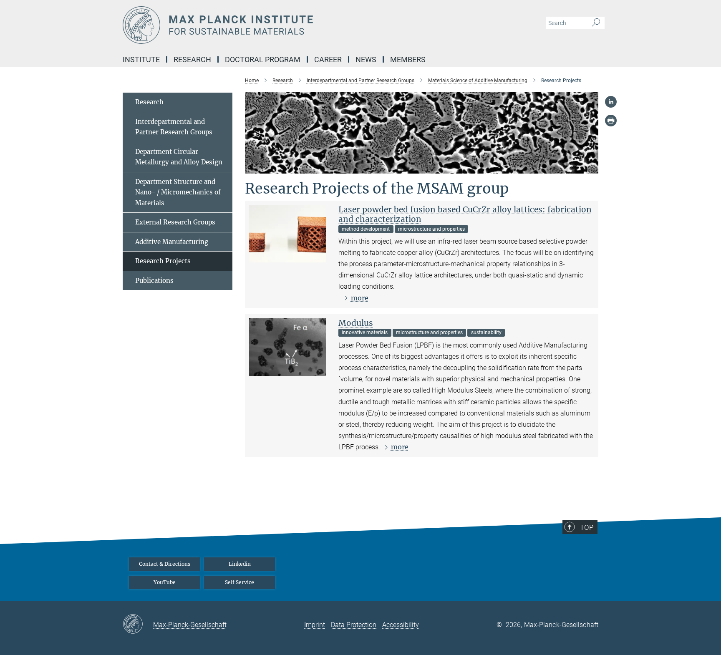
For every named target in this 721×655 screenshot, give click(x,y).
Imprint (314, 625)
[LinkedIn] (611, 102)
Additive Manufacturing (171, 242)
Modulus (355, 323)
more (359, 298)
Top (586, 527)
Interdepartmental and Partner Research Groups (173, 127)
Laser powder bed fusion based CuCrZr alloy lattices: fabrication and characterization (465, 214)
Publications (154, 281)
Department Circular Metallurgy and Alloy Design (178, 157)
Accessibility (400, 625)
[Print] (611, 120)
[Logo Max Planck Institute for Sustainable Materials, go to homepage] (279, 25)
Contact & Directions (164, 564)
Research (149, 102)
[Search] (596, 23)
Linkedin (240, 564)
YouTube (165, 582)
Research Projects (163, 261)
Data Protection (353, 625)
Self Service (239, 582)
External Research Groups (175, 222)
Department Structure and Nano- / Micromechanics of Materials (178, 192)
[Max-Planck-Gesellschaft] (138, 625)
